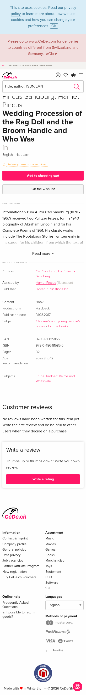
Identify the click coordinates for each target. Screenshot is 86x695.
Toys (48, 566)
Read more (41, 253)
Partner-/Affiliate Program (20, 566)
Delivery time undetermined (27, 164)
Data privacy (11, 555)
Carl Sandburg (46, 271)
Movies (50, 544)
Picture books (58, 326)
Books (50, 555)
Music (49, 538)
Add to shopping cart (43, 176)
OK (54, 26)
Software (51, 583)
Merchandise (54, 560)
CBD (48, 577)
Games (50, 550)
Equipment (53, 572)
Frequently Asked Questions (15, 605)
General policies (14, 550)
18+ (47, 588)
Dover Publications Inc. (52, 289)
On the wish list (43, 189)
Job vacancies (12, 560)
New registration (14, 572)
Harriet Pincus (46, 282)
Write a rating (43, 479)
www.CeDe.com (42, 41)
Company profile (14, 544)
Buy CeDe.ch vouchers (19, 577)
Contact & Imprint (15, 538)
